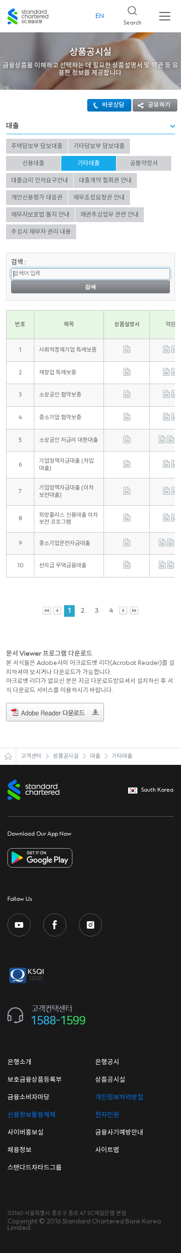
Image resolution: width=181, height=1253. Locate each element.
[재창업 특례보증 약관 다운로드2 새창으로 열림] (174, 374)
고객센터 (31, 756)
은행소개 (19, 1062)
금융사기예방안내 (119, 1133)
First (47, 611)
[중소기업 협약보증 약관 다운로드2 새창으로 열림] (174, 419)
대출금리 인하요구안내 (39, 180)
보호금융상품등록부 (34, 1080)
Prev (57, 611)
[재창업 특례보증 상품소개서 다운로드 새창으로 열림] (126, 374)
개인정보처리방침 (119, 1097)
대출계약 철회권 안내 (105, 180)
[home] (8, 756)
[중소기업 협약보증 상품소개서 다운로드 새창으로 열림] (126, 419)
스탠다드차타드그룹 (34, 1168)
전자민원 (107, 1115)
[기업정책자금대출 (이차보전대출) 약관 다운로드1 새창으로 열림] (166, 493)
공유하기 (159, 105)
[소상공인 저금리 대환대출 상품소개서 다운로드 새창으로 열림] (126, 441)
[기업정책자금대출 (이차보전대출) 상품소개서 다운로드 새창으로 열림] (126, 493)
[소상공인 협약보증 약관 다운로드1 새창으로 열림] (166, 396)
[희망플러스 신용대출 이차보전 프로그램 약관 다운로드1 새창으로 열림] (166, 519)
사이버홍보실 (25, 1133)
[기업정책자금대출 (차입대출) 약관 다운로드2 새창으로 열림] (174, 466)
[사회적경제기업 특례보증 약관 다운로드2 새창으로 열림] (174, 351)
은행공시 (107, 1062)
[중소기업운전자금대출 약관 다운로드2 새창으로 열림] (170, 544)
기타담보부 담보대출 (99, 146)
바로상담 (113, 105)
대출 (95, 756)
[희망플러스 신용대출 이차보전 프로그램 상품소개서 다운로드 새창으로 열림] (126, 519)
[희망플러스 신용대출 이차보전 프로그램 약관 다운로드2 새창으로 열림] (174, 519)
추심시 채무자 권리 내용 (41, 232)
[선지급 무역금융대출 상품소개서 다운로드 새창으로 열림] (126, 567)
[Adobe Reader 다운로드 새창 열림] (55, 714)
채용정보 (19, 1150)
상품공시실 (65, 756)
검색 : (18, 262)
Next (123, 611)
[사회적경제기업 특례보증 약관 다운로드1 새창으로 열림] (166, 351)
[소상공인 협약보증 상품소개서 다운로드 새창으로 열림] (126, 396)
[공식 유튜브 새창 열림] (19, 925)
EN (100, 16)
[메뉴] (165, 16)
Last (134, 611)
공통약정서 (144, 163)
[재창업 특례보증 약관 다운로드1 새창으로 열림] (166, 374)
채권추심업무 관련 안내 (109, 214)
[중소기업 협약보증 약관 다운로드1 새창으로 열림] (166, 419)
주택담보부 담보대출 (37, 146)
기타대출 (89, 163)
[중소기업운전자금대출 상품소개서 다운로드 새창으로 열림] (126, 544)
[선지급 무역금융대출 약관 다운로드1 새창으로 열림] (162, 567)
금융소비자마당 (28, 1097)
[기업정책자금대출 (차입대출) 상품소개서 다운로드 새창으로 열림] (126, 466)
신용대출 (33, 163)
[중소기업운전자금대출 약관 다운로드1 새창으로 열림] (162, 544)
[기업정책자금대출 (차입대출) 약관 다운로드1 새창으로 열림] (166, 466)
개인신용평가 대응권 (37, 197)
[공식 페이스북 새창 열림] (54, 925)
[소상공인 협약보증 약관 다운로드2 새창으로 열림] (174, 396)
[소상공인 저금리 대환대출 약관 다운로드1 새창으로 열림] (162, 441)
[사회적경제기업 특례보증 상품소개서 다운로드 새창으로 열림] (126, 351)
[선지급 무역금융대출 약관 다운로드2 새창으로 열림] (170, 567)
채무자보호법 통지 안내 (40, 214)
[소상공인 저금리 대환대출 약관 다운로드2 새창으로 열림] (170, 441)
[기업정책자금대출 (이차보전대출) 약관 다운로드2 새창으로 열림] (174, 493)
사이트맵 (107, 1150)
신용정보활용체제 (31, 1115)
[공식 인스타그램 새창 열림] (90, 925)
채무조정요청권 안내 (99, 197)
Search (129, 13)
